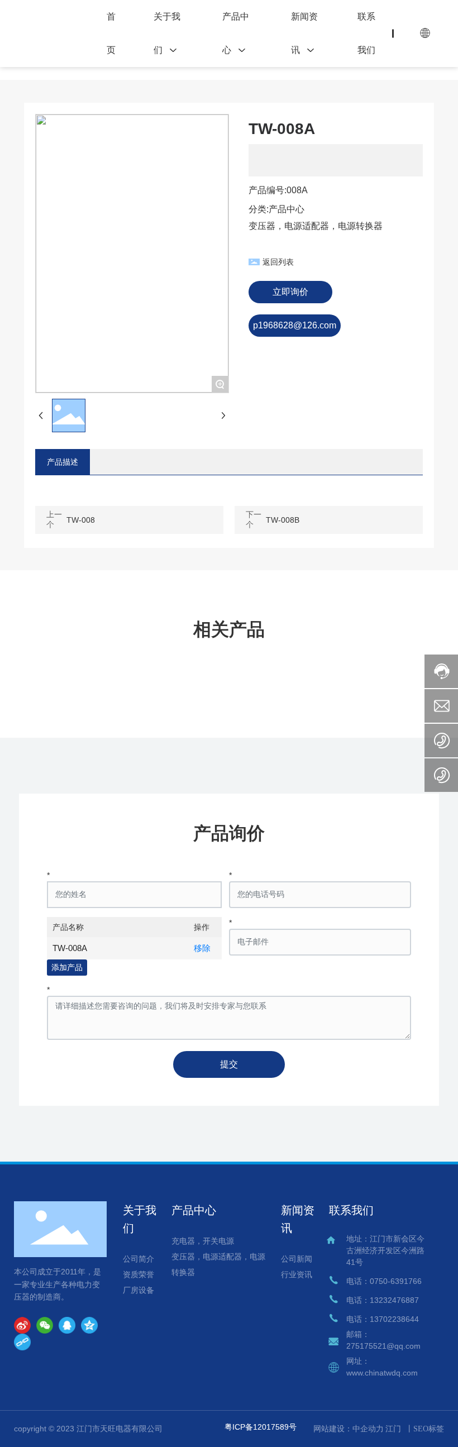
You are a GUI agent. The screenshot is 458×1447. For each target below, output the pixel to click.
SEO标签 (428, 1429)
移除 (202, 948)
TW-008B (282, 519)
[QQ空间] (89, 1325)
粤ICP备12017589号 (261, 1426)
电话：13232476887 (382, 1300)
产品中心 (286, 209)
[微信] (44, 1325)
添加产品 (67, 967)
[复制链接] (22, 1342)
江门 (393, 1429)
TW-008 (80, 519)
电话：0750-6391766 (384, 1281)
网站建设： (332, 1428)
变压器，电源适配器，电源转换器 (316, 226)
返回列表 (278, 261)
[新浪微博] (22, 1325)
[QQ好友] (67, 1325)
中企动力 (368, 1428)
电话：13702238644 (382, 1319)
